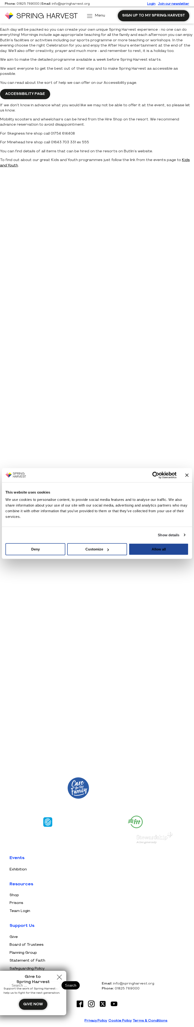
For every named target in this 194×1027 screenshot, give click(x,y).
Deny (35, 549)
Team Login (19, 911)
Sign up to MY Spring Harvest (153, 15)
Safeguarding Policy (27, 968)
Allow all (159, 549)
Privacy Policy (95, 1020)
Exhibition (18, 869)
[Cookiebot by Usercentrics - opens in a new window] (155, 475)
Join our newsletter (173, 3)
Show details (168, 535)
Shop (14, 895)
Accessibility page (25, 94)
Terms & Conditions (150, 1020)
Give (13, 937)
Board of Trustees (26, 944)
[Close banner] (187, 475)
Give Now (33, 1004)
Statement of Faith (27, 960)
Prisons (16, 903)
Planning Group (23, 953)
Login (151, 3)
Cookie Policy (120, 1020)
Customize (94, 549)
